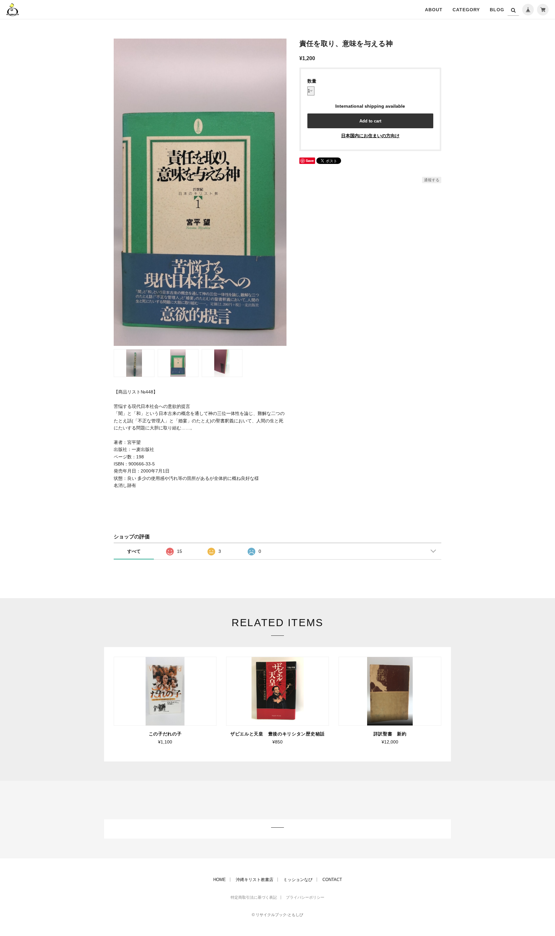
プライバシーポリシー (305, 897)
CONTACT (332, 880)
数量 (311, 81)
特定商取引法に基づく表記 (254, 897)
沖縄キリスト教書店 (254, 880)
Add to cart (370, 121)
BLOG (497, 9)
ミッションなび (298, 880)
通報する (431, 180)
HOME (219, 880)
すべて (134, 551)
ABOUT (434, 9)
